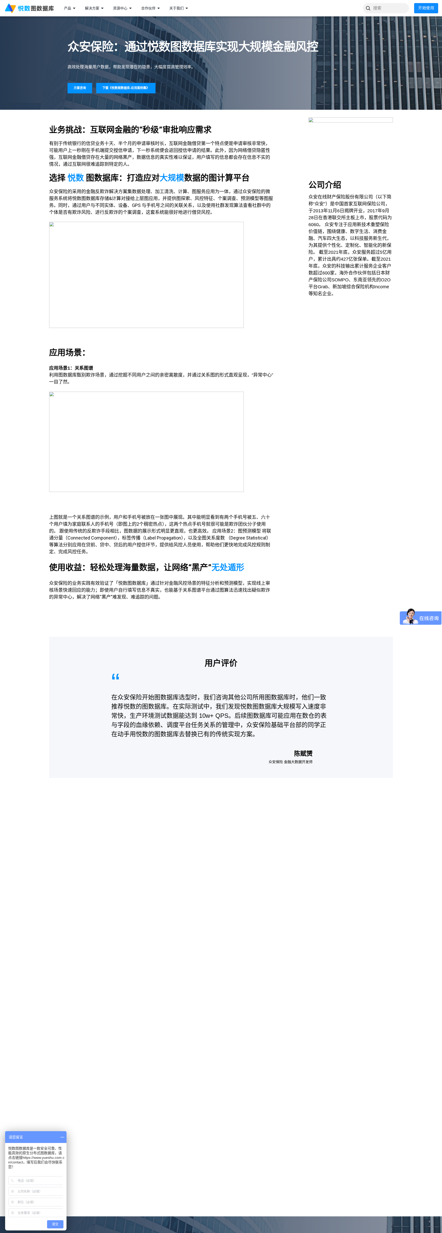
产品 (67, 8)
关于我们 (176, 8)
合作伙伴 (148, 8)
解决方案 (92, 8)
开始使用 (426, 8)
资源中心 (120, 8)
